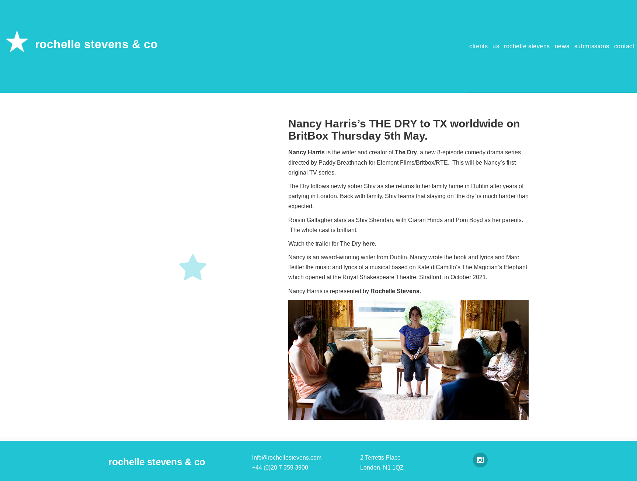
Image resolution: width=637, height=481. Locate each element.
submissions (591, 46)
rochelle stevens (527, 46)
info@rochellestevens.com (286, 457)
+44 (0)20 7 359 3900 (280, 467)
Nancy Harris (306, 152)
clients (478, 46)
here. (369, 243)
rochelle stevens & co (96, 44)
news (562, 46)
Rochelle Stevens (395, 291)
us (495, 46)
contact (624, 46)
